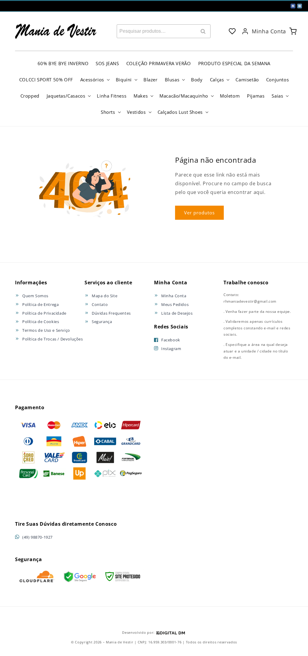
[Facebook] (293, 6)
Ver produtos (199, 213)
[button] (94, 79)
